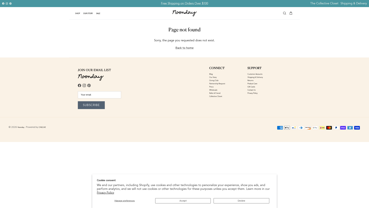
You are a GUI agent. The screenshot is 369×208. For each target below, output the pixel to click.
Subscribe (91, 105)
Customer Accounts (254, 74)
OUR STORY (88, 13)
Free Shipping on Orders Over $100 (184, 3)
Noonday (21, 127)
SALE (98, 13)
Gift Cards (251, 87)
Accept (183, 200)
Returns (250, 80)
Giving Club (213, 80)
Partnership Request (217, 83)
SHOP (77, 13)
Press (211, 87)
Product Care (252, 83)
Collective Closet (215, 96)
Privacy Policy (105, 193)
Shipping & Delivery (353, 3)
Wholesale (213, 90)
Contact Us (251, 90)
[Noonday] (184, 13)
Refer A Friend (214, 93)
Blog (211, 74)
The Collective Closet (324, 3)
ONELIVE (42, 127)
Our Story (213, 77)
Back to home (184, 48)
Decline (241, 200)
